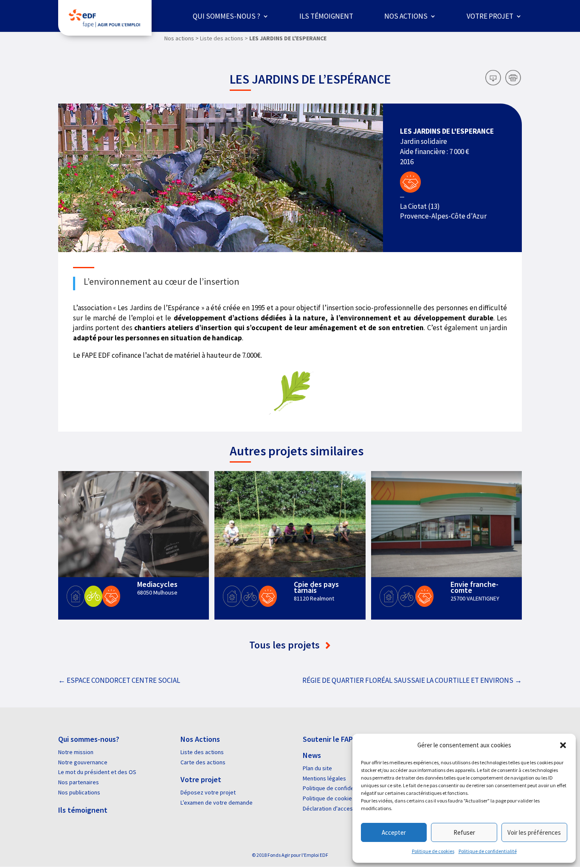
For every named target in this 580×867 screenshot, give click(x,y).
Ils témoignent (326, 16)
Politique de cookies (433, 851)
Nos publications (79, 792)
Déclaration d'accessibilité (336, 808)
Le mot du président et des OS (97, 772)
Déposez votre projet (208, 792)
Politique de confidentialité (488, 851)
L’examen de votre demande (216, 802)
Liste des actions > (224, 38)
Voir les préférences (534, 832)
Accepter (394, 832)
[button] (563, 745)
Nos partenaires (78, 782)
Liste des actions (202, 752)
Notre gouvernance (82, 762)
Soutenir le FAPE (330, 739)
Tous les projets (285, 644)
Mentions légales (324, 778)
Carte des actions (202, 762)
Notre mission (75, 752)
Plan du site (317, 768)
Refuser (464, 832)
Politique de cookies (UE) (334, 798)
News (312, 755)
